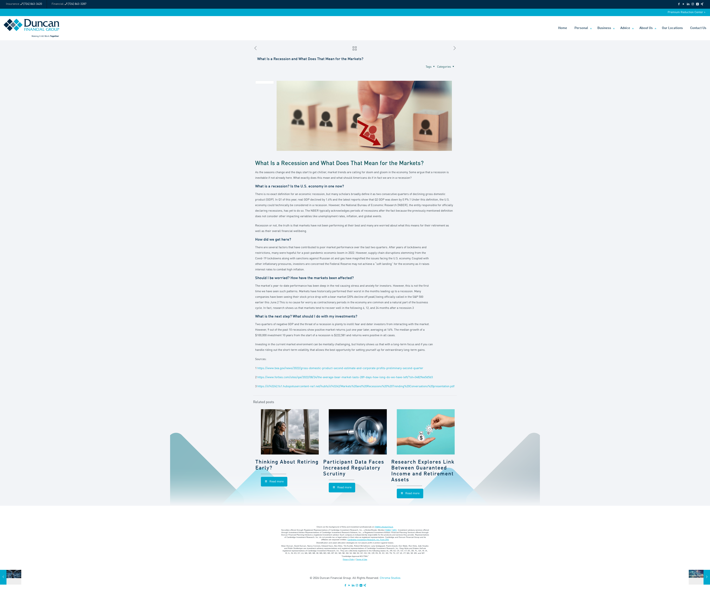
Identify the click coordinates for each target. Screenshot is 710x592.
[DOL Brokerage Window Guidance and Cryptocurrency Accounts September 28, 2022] (699, 577)
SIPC (394, 530)
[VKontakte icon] (697, 4)
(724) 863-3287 (77, 4)
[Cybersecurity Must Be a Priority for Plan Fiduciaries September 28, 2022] (10, 577)
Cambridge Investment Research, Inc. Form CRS (368, 540)
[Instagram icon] (692, 4)
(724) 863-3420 (32, 4)
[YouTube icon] (683, 4)
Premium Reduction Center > (686, 12)
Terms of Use (361, 559)
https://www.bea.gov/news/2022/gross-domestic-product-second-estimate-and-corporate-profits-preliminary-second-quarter (340, 368)
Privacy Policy (348, 559)
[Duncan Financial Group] (31, 28)
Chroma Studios (390, 578)
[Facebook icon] (678, 4)
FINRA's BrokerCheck (384, 527)
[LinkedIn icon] (688, 4)
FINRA (388, 530)
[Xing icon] (702, 4)
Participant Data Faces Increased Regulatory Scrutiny (353, 468)
